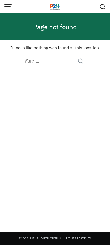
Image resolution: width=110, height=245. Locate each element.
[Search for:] (55, 61)
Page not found (55, 26)
